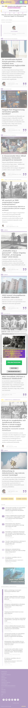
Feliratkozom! (14, 362)
